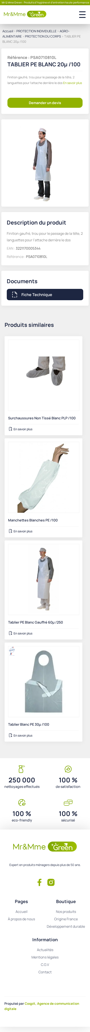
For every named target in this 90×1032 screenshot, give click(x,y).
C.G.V (45, 964)
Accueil (7, 31)
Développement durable (66, 926)
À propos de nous (21, 919)
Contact (45, 972)
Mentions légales (45, 957)
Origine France (66, 919)
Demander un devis (45, 102)
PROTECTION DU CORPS (43, 36)
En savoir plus (72, 83)
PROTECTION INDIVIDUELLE (36, 31)
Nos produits (66, 911)
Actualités (45, 949)
